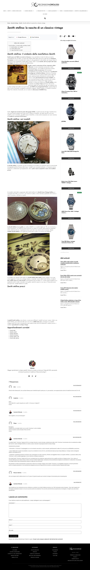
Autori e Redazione (15, 551)
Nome (11, 519)
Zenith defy (12, 330)
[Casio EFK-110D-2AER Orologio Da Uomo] (71, 142)
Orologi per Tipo (41, 10)
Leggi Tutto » (63, 270)
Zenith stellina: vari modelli (16, 47)
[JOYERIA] (71, 112)
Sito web (11, 530)
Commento (12, 503)
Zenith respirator (14, 333)
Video (61, 10)
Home (4, 10)
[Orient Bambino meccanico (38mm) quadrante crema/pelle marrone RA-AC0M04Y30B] (71, 52)
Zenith (20, 23)
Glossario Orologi (68, 10)
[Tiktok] (35, 376)
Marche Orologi (28, 10)
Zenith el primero (14, 335)
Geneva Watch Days (16, 10)
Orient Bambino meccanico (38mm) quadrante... (70, 62)
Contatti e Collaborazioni (81, 10)
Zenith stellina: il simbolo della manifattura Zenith (19, 45)
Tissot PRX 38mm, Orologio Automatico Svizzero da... (68, 242)
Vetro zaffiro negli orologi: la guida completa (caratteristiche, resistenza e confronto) (69, 263)
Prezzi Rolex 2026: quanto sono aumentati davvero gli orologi (71, 276)
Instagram (55, 549)
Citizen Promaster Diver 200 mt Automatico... (69, 92)
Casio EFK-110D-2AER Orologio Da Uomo (70, 152)
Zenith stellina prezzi (15, 48)
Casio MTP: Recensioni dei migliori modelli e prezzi (69, 288)
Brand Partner (15, 555)
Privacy (75, 556)
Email (10, 525)
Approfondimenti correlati (16, 50)
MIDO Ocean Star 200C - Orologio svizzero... (70, 212)
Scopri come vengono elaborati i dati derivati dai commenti (48, 539)
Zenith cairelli (13, 332)
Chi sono (45, 14)
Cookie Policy (75, 558)
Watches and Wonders (35, 555)
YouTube (55, 555)
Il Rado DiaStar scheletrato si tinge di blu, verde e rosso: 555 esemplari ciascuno (70, 300)
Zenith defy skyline (14, 338)
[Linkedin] (29, 376)
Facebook (55, 553)
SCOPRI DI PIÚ (71, 68)
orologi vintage (39, 83)
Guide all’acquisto (52, 10)
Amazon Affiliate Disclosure (75, 560)
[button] (45, 18)
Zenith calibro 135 (14, 336)
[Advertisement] (32, 100)
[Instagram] (32, 376)
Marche (35, 551)
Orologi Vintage (35, 557)
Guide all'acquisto (35, 553)
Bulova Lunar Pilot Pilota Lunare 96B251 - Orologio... (69, 182)
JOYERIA (64, 121)
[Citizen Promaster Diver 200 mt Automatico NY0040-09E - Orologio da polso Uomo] (71, 82)
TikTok (55, 551)
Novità (9, 10)
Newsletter (15, 557)
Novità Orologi (35, 549)
